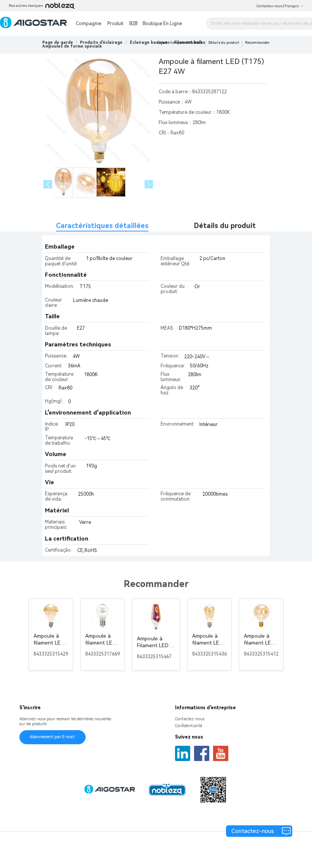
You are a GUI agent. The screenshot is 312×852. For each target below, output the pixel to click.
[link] (101, 42)
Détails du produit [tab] (225, 226)
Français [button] (292, 6)
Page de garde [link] (57, 42)
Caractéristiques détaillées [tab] (102, 226)
